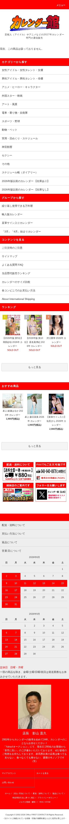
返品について (57, 793)
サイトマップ (9, 256)
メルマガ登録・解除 (27, 802)
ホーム (7, 793)
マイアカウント (9, 773)
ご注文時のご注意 (12, 247)
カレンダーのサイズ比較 (16, 281)
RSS (41, 802)
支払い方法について (21, 793)
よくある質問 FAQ (12, 264)
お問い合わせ (8, 782)
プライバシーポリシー (47, 798)
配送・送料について (41, 793)
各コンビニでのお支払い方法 (18, 290)
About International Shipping (18, 298)
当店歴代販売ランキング (16, 273)
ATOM (47, 802)
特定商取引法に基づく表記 (24, 798)
